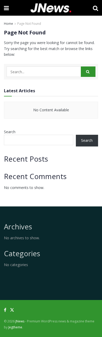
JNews (19, 321)
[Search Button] (88, 71)
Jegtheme (15, 327)
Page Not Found (29, 23)
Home (8, 23)
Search (9, 131)
